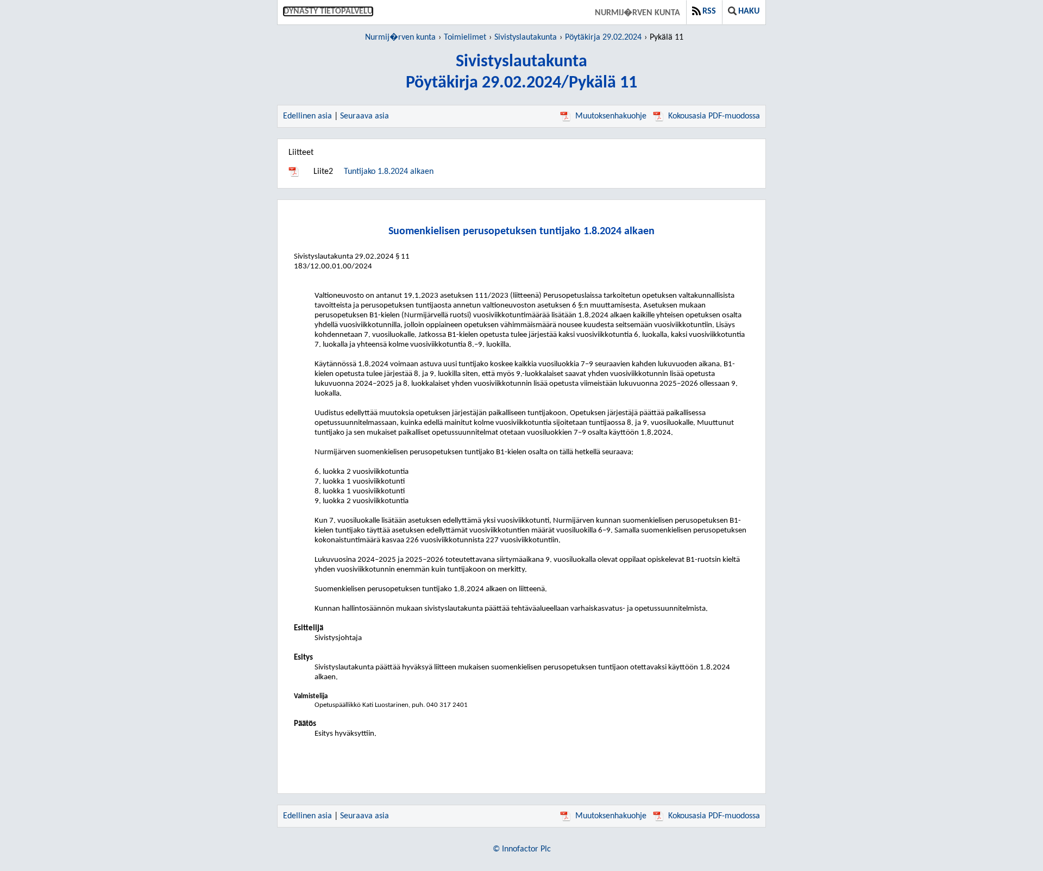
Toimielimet (465, 37)
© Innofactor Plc (522, 849)
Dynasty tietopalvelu (328, 11)
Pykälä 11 (666, 37)
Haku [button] (748, 11)
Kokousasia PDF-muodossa (714, 116)
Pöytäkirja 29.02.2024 (603, 37)
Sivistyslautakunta (525, 37)
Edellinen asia (307, 116)
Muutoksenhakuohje (610, 116)
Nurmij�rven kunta (637, 13)
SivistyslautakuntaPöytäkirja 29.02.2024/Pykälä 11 (521, 72)
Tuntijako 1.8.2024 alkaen (388, 171)
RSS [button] (709, 11)
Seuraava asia (364, 116)
